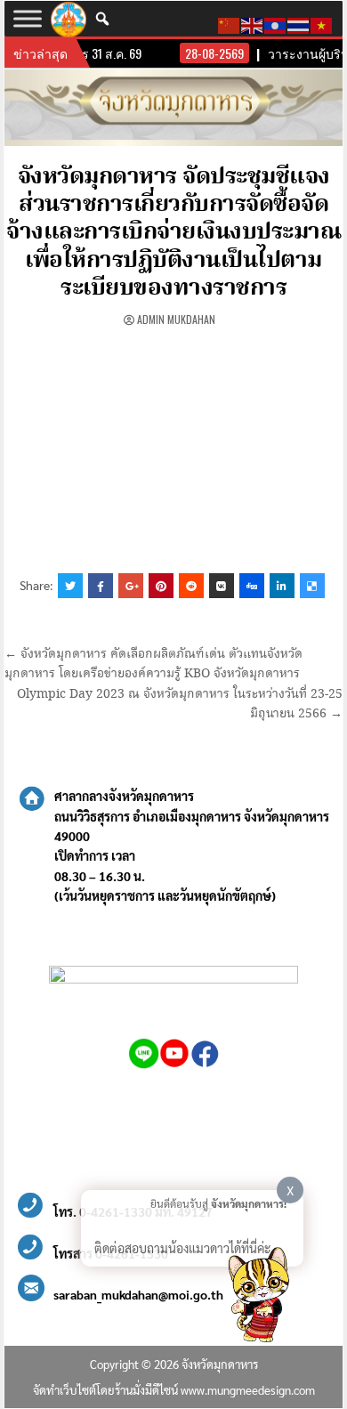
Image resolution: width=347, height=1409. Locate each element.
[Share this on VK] (221, 585)
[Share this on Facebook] (100, 585)
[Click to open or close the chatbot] (258, 1297)
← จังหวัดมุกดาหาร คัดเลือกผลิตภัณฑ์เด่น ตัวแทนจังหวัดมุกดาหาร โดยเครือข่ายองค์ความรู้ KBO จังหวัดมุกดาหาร (153, 664)
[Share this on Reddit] (191, 585)
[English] (252, 23)
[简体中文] (229, 23)
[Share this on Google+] (130, 585)
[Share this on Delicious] (312, 585)
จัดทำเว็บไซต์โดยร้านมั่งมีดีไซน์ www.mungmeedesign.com (174, 1389)
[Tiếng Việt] (322, 23)
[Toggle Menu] (27, 18)
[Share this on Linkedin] (282, 585)
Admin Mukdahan (176, 319)
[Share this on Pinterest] (161, 585)
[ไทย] (299, 23)
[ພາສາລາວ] (275, 23)
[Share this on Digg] (251, 585)
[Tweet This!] (70, 585)
